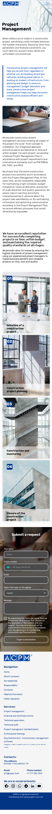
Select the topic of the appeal (17, 587)
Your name (8, 549)
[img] (18, 657)
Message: (8, 600)
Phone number (10, 562)
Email (6, 575)
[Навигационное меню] (47, 3)
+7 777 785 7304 (34, 773)
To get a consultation (26, 639)
